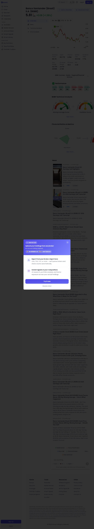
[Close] (67, 242)
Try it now (47, 281)
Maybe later (47, 286)
